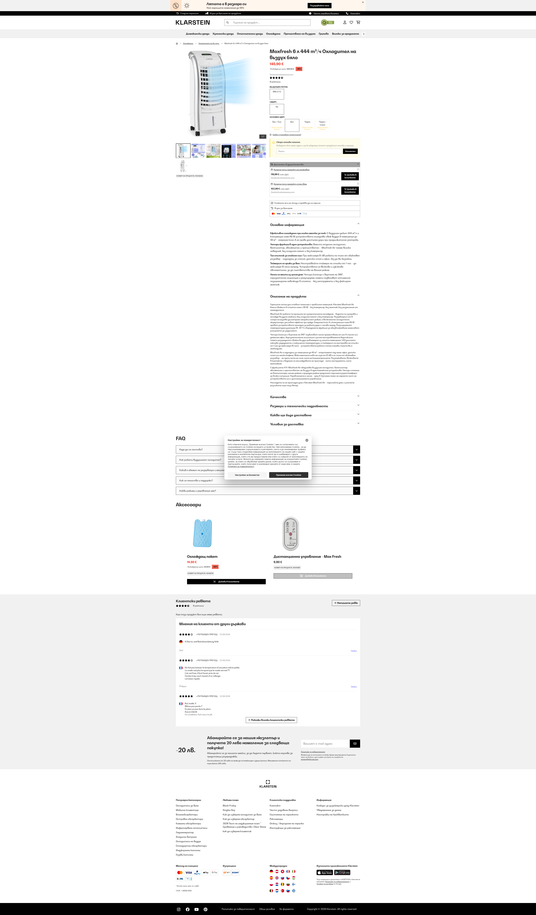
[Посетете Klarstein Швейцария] (282, 871)
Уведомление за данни (329, 810)
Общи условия (267, 909)
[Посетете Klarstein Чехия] (288, 878)
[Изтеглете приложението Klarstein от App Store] (325, 872)
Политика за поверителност (313, 752)
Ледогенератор (185, 832)
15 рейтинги (275, 82)
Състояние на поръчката (284, 814)
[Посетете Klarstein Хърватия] (277, 884)
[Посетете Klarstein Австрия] (277, 871)
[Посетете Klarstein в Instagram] (178, 909)
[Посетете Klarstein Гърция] (293, 890)
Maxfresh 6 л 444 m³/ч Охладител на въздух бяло (246, 43)
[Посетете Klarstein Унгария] (293, 878)
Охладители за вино (187, 805)
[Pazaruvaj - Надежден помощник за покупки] (327, 22)
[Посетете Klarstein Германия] (271, 871)
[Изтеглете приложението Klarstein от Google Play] (342, 872)
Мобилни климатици (187, 810)
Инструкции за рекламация (285, 828)
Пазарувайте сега (319, 5)
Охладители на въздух (208, 43)
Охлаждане (188, 43)
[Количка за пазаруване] (358, 22)
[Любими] (351, 22)
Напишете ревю (347, 602)
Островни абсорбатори (189, 819)
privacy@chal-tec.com (309, 759)
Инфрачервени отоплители (191, 828)
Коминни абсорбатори (188, 823)
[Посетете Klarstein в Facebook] (187, 909)
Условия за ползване (325, 884)
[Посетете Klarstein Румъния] (282, 884)
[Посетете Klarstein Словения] (288, 890)
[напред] (364, 34)
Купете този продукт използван (290, 184)
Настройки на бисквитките (333, 814)
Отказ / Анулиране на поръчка (287, 823)
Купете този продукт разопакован (291, 169)
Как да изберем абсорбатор (238, 819)
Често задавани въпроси (326, 13)
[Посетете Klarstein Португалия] (282, 890)
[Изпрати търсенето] (227, 22)
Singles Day (229, 810)
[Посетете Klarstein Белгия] (271, 890)
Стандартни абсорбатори (191, 845)
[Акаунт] (344, 22)
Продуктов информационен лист (281, 74)
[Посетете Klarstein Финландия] (293, 884)
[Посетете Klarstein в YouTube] (196, 909)
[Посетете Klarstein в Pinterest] (205, 909)
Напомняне (350, 151)
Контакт (355, 13)
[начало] (179, 43)
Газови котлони (184, 854)
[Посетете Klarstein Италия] (293, 871)
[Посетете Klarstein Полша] (271, 884)
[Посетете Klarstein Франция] (288, 871)
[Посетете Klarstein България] (288, 884)
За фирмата (286, 909)
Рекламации (276, 819)
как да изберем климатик (237, 831)
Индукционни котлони (188, 850)
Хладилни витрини (186, 836)
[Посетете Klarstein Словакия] (282, 878)
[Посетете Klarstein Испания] (271, 878)
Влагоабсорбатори (187, 814)
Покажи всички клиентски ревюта (272, 720)
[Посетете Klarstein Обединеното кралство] (277, 878)
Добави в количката (350, 176)
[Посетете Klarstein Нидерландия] (277, 890)
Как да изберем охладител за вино (242, 814)
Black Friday (229, 805)
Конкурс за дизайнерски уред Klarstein (338, 805)
